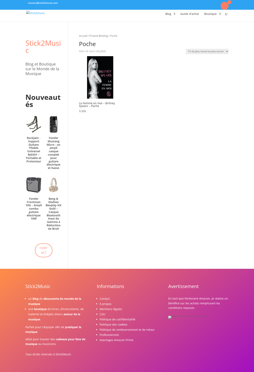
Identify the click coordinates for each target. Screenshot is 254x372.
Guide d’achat (189, 14)
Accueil (83, 36)
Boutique (210, 14)
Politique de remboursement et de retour (127, 330)
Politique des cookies (113, 324)
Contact (105, 299)
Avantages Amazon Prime (116, 340)
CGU (102, 314)
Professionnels (109, 335)
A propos (106, 304)
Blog (168, 14)
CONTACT (43, 250)
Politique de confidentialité (117, 319)
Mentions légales (111, 309)
